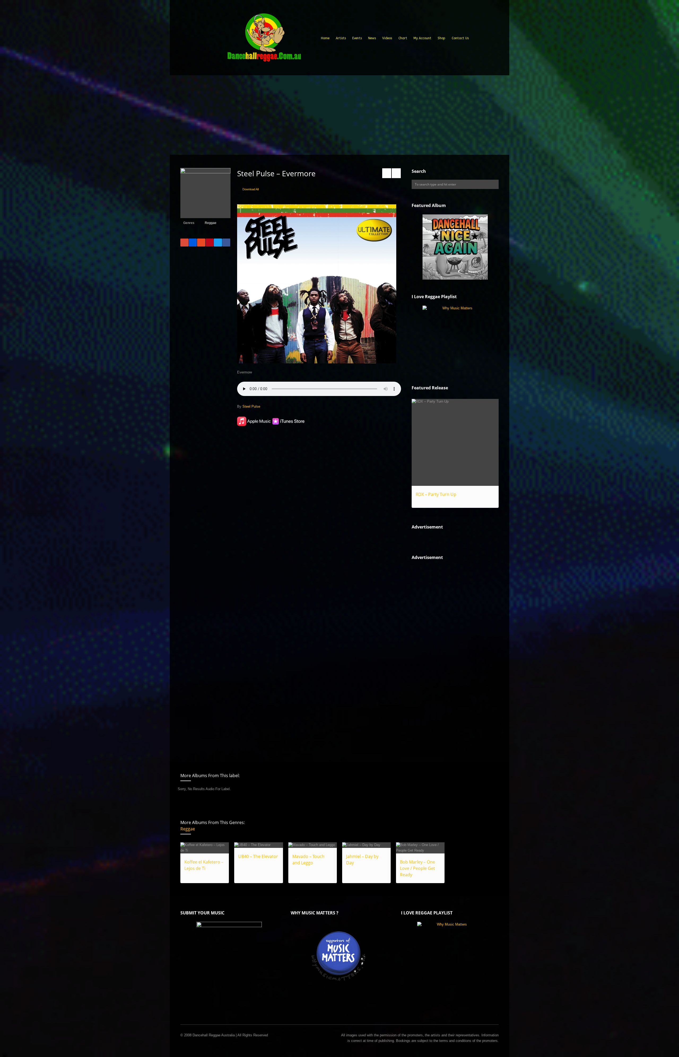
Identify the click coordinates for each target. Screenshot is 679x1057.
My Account (422, 38)
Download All (250, 189)
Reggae (210, 223)
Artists (341, 38)
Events (357, 38)
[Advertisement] (339, 115)
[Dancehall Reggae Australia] (264, 39)
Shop (441, 38)
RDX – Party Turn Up (436, 494)
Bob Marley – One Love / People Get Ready (417, 868)
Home (325, 38)
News (372, 38)
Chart (402, 38)
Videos (387, 38)
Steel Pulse (251, 406)
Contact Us (460, 38)
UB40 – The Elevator (258, 856)
